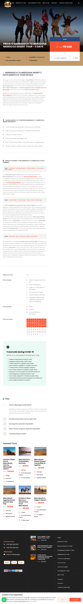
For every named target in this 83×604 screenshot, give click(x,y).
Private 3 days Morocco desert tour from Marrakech (24, 502)
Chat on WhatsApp (13, 554)
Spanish (21, 562)
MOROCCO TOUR (21, 3)
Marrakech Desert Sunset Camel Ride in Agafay (40, 462)
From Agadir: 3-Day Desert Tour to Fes (44, 537)
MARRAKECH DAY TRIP (63, 554)
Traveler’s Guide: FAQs (65, 3)
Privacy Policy (33, 601)
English (7, 562)
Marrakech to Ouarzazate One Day (24, 461)
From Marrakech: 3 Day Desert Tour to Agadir (45, 546)
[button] (4, 599)
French (14, 562)
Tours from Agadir (62, 567)
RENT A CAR (46, 3)
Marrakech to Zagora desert (40, 499)
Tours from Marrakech (63, 558)
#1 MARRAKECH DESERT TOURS (65, 550)
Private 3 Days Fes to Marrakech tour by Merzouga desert (9, 464)
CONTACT (54, 3)
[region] (41, 598)
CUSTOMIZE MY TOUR (34, 3)
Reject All (63, 600)
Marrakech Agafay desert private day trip (9, 501)
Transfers (60, 579)
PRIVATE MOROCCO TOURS (64, 546)
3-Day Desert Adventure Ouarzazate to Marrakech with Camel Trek (45, 557)
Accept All (75, 600)
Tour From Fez (61, 563)
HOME (12, 3)
